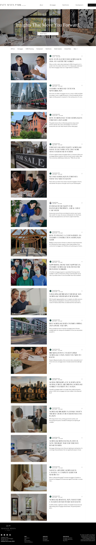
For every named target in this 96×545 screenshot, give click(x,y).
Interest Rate (68, 49)
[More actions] (82, 56)
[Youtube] (10, 535)
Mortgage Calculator (67, 538)
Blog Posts (65, 540)
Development (39, 49)
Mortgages (20, 49)
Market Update (58, 49)
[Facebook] (7, 535)
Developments (46, 540)
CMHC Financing (30, 49)
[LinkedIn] (4, 535)
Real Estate (48, 49)
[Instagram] (1, 535)
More (75, 49)
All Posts (13, 49)
